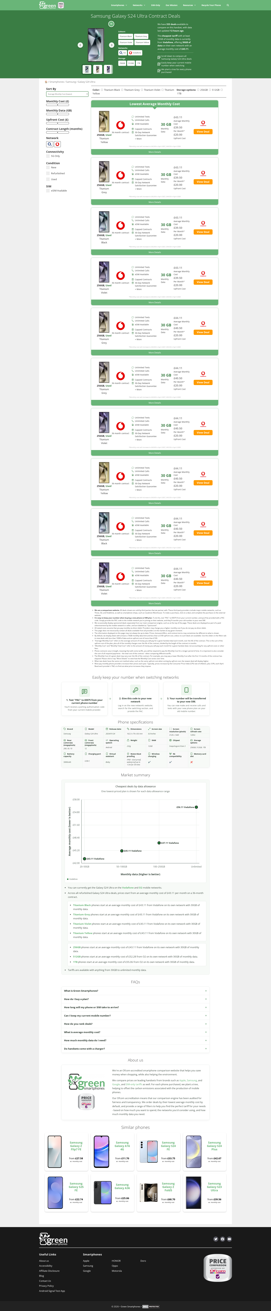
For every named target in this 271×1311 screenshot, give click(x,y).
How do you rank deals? (78, 1023)
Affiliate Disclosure (49, 1270)
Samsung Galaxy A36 (122, 1186)
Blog (41, 1275)
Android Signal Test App (52, 1290)
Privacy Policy (46, 1285)
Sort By (51, 89)
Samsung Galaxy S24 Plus (214, 1146)
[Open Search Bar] (228, 5)
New (53, 167)
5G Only (55, 156)
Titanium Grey (141, 36)
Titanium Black (126, 36)
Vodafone (128, 887)
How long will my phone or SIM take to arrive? (91, 1007)
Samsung (71, 81)
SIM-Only (155, 5)
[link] (154, 127)
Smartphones (117, 5)
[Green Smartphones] (48, 5)
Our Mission (171, 5)
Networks (137, 5)
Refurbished (58, 173)
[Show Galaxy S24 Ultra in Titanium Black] (86, 69)
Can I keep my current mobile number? (87, 1015)
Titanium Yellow (142, 42)
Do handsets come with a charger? (84, 1048)
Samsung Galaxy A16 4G (122, 1146)
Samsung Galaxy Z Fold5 (168, 1187)
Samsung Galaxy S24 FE (168, 1146)
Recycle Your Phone (211, 5)
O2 (140, 887)
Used (54, 179)
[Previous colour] (80, 45)
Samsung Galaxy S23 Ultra (214, 1187)
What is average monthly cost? (82, 1032)
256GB (122, 63)
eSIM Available (59, 190)
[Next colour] (111, 45)
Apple (182, 1080)
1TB (138, 63)
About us (44, 1260)
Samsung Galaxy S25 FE (76, 1187)
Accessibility (45, 1265)
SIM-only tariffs (134, 1084)
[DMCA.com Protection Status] (150, 1307)
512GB (131, 63)
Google (116, 1084)
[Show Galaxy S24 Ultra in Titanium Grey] (97, 69)
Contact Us (45, 1280)
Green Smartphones (130, 1306)
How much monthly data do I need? (85, 1040)
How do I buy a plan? (76, 999)
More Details (155, 151)
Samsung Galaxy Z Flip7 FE (76, 1146)
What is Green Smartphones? (81, 990)
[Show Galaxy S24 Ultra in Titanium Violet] (108, 69)
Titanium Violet (126, 42)
